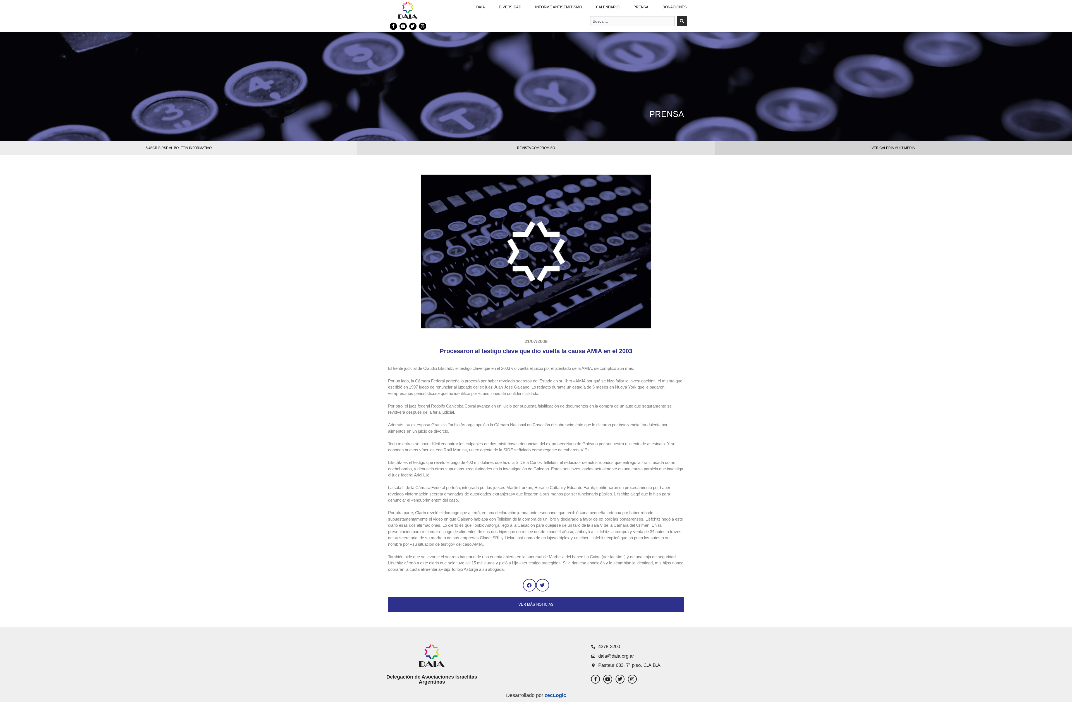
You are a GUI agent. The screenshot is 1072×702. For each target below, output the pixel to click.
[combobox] (632, 21)
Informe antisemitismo (558, 7)
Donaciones (674, 7)
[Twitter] (413, 26)
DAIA (480, 7)
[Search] (682, 21)
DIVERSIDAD (510, 7)
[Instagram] (422, 26)
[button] (529, 585)
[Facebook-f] (393, 26)
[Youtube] (403, 26)
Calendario (607, 7)
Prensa (641, 7)
